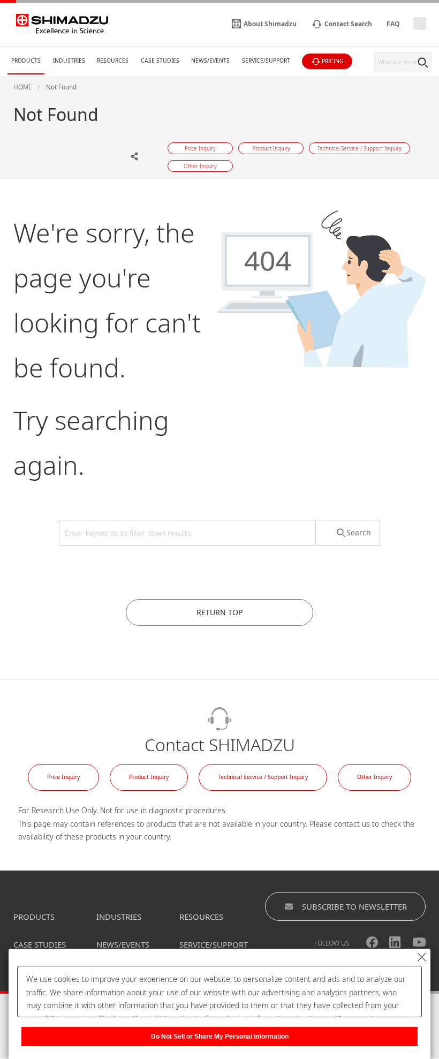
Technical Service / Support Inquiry (263, 777)
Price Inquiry (63, 777)
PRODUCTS (34, 916)
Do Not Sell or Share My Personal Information (220, 1036)
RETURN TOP (219, 612)
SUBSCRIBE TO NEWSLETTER (354, 906)
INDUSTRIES (118, 916)
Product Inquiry (149, 777)
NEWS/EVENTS (122, 944)
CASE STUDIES (39, 944)
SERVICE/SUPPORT (213, 944)
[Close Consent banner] (421, 957)
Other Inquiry (374, 777)
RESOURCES (201, 916)
